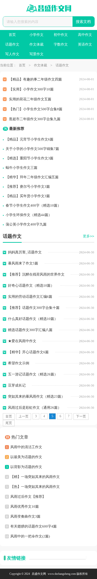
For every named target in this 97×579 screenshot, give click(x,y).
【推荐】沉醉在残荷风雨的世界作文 (36, 274)
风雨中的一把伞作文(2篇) (30, 536)
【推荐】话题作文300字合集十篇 (34, 308)
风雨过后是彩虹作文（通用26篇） (34, 407)
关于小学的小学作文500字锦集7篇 (32, 149)
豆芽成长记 (17, 385)
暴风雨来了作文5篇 (23, 263)
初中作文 (61, 35)
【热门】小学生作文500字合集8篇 (35, 109)
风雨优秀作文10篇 (24, 506)
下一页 (81, 416)
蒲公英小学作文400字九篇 (26, 224)
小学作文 (36, 35)
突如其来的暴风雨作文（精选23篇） (36, 396)
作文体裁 (36, 44)
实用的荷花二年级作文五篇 (30, 99)
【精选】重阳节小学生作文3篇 (29, 158)
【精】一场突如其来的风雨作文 (35, 477)
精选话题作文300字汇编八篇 (30, 330)
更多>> (88, 236)
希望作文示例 (18, 363)
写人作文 (12, 54)
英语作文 (85, 44)
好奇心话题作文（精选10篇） (31, 285)
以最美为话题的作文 (26, 457)
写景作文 (36, 54)
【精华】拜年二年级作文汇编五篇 (32, 177)
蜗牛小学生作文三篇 (21, 168)
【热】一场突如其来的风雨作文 (35, 487)
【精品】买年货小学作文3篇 (28, 196)
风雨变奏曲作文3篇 (25, 516)
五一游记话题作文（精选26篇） (33, 374)
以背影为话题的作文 (26, 467)
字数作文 (61, 44)
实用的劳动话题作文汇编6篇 (30, 296)
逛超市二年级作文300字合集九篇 (35, 119)
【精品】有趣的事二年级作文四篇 (35, 79)
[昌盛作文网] (48, 8)
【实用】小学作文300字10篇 (31, 89)
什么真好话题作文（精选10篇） (33, 319)
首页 (12, 35)
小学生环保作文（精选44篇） (29, 215)
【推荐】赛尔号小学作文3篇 (28, 186)
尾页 (8, 423)
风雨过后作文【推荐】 (28, 496)
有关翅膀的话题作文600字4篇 (33, 526)
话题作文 (12, 44)
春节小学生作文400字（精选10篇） (33, 205)
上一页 (23, 416)
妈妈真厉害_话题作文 (25, 252)
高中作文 (85, 35)
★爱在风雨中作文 (22, 341)
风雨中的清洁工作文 (26, 447)
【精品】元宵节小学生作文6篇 (29, 139)
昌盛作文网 (39, 573)
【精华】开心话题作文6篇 (28, 352)
